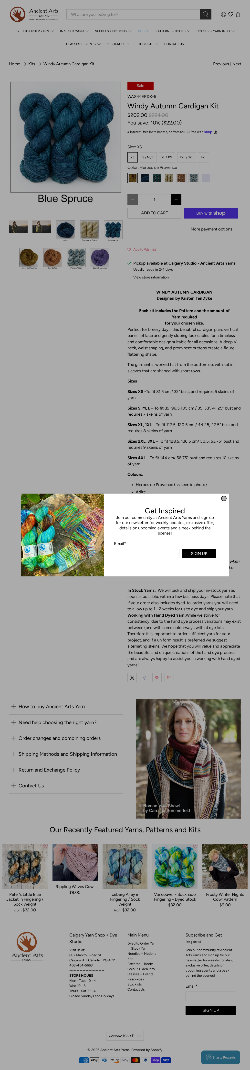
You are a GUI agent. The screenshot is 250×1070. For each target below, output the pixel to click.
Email (120, 543)
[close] (223, 498)
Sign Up (199, 553)
